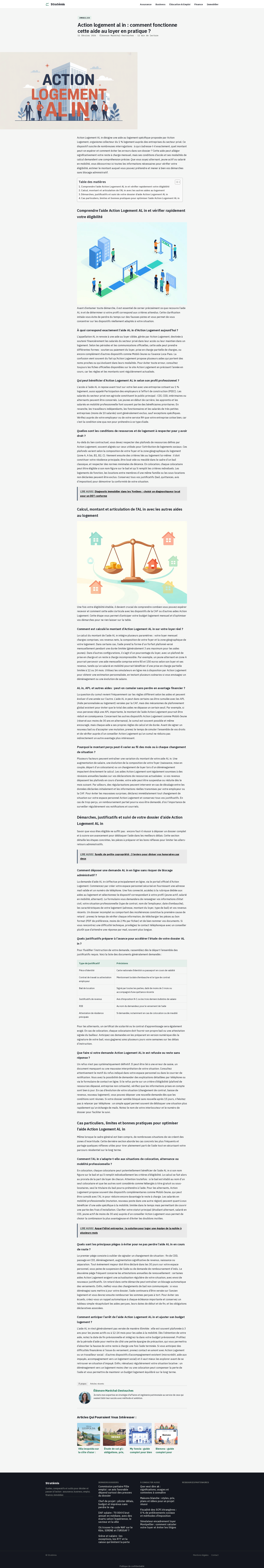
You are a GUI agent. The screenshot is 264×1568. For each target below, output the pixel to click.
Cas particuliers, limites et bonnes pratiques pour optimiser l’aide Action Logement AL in (130, 198)
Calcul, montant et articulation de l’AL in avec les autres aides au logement (123, 190)
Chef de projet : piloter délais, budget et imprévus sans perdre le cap (116, 1504)
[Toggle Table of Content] (176, 182)
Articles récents (97, 1384)
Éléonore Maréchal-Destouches (113, 1390)
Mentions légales (201, 1555)
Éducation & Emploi (179, 4)
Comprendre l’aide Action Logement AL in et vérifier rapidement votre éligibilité (125, 186)
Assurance (146, 4)
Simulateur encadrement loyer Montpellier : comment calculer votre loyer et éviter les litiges (158, 1524)
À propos (82, 1384)
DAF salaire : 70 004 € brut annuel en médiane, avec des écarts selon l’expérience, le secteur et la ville (115, 1517)
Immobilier (212, 4)
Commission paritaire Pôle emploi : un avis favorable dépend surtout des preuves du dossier (115, 1491)
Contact (214, 1555)
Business (160, 4)
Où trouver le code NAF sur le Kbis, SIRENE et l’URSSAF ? (115, 1529)
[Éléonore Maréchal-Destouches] (85, 1398)
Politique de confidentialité (132, 1566)
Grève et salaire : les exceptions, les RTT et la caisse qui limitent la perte (114, 1539)
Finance (198, 4)
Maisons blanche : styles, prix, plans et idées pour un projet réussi (157, 1501)
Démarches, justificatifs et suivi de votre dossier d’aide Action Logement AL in (124, 194)
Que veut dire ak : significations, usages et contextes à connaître (154, 1489)
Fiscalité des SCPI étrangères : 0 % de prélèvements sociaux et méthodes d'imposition (158, 1512)
